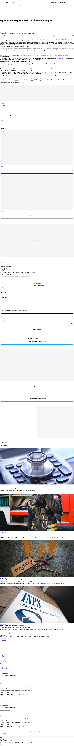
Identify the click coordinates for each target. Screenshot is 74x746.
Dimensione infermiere (6, 658)
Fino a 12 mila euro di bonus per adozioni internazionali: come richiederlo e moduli (13, 579)
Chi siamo (4, 638)
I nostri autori (4, 639)
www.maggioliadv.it (3, 741)
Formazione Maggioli (6, 652)
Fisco (26, 11)
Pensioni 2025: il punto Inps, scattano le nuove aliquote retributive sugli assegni (12, 625)
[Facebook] (33, 332)
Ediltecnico (4, 656)
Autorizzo (3, 274)
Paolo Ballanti (2, 537)
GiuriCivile (4, 661)
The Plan (3, 660)
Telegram (2, 344)
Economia (47, 11)
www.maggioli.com (9, 739)
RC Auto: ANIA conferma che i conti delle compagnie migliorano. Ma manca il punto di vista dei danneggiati (17, 167)
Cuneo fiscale (39, 13)
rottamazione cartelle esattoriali (51, 13)
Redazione (2, 629)
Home (1, 17)
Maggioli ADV (4, 654)
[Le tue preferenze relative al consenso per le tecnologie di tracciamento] (5, 744)
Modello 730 (25, 13)
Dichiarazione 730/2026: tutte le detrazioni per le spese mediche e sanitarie (11, 488)
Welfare (20, 11)
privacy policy (22, 694)
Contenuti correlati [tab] (5, 445)
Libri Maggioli (4, 650)
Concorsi (2, 270)
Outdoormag (4, 659)
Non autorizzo (8, 274)
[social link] (2, 116)
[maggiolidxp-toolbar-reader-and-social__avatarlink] (2, 26)
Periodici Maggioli (5, 653)
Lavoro (41, 11)
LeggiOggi (3, 269)
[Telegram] (40, 332)
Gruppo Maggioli (5, 649)
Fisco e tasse (4, 657)
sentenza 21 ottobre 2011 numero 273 (59, 58)
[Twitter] (37, 332)
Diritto (3, 655)
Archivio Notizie (6, 17)
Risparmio (54, 11)
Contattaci (4, 640)
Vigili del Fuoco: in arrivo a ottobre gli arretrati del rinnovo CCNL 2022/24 (11, 533)
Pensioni (14, 11)
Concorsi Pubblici (33, 11)
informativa (34, 272)
